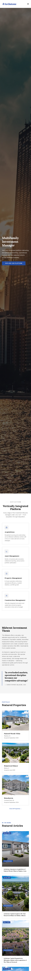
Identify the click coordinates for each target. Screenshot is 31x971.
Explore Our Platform (13, 263)
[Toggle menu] (28, 4)
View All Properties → (15, 808)
